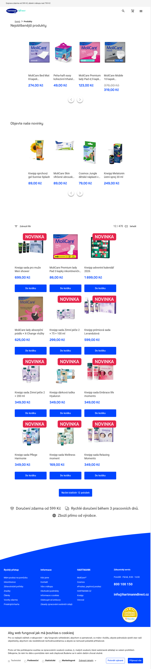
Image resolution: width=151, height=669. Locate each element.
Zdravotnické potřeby (13, 586)
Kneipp (80, 595)
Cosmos (81, 582)
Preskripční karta (11, 604)
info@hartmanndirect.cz (131, 594)
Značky (7, 591)
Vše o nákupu (47, 586)
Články (7, 595)
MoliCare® (81, 577)
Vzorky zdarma (11, 600)
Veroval (80, 600)
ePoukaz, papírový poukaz (89, 586)
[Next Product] (80, 99)
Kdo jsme (45, 577)
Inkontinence (10, 582)
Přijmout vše (135, 660)
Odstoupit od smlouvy (51, 600)
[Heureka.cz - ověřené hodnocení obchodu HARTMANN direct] (130, 614)
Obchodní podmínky (50, 591)
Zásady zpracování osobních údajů (56, 604)
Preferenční (32, 660)
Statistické (50, 660)
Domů (17, 21)
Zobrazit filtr (25, 226)
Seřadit (133, 226)
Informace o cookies (50, 595)
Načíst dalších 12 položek (75, 492)
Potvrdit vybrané (115, 660)
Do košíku (30, 288)
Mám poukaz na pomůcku (16, 577)
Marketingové (68, 660)
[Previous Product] (71, 99)
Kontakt (44, 582)
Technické (16, 660)
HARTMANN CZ (84, 591)
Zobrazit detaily (86, 660)
